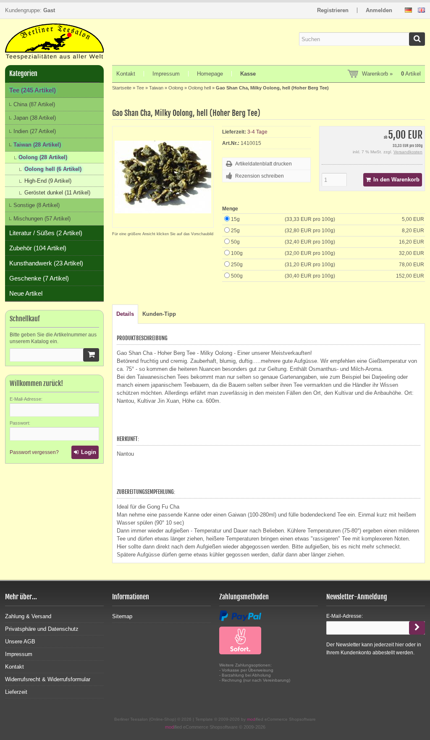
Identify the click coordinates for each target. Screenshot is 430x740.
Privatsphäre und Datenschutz (42, 629)
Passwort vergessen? (34, 452)
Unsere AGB (20, 641)
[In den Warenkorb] (392, 179)
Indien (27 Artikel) (34, 131)
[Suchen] (417, 39)
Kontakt (125, 74)
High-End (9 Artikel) (47, 181)
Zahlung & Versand (28, 616)
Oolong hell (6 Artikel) (52, 169)
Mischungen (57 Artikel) (42, 218)
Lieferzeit (16, 692)
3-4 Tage (257, 132)
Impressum (166, 74)
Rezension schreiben (259, 176)
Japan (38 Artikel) (34, 118)
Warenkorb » (391, 74)
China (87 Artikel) (34, 104)
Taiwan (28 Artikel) (37, 145)
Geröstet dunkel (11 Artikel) (57, 192)
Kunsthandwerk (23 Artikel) (46, 263)
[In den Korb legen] (91, 355)
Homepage (210, 74)
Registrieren (333, 10)
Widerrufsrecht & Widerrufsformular (47, 679)
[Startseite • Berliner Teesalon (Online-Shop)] (54, 39)
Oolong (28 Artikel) (42, 157)
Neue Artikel (25, 293)
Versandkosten (407, 152)
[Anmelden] (85, 452)
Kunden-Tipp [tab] (159, 314)
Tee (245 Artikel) (32, 90)
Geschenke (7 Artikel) (39, 278)
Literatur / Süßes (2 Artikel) (45, 232)
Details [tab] (125, 314)
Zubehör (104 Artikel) (37, 248)
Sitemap (122, 616)
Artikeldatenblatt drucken (263, 164)
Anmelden (379, 10)
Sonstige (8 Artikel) (36, 205)
